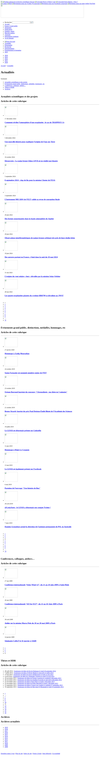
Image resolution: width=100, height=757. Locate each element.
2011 (6, 741)
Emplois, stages (9, 31)
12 (5, 706)
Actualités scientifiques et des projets (16, 82)
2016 (6, 733)
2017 (6, 731)
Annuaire (7, 35)
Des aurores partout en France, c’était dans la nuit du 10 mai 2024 (31, 257)
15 (5, 711)
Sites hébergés (46, 753)
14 (5, 551)
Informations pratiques (11, 36)
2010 (6, 743)
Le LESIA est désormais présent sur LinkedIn (23, 431)
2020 (6, 62)
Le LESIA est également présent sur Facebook (23, 469)
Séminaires (8, 28)
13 (5, 707)
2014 (6, 736)
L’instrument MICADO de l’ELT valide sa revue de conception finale (32, 199)
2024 (6, 55)
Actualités (8, 43)
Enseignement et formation (13, 50)
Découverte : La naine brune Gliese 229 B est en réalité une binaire (31, 161)
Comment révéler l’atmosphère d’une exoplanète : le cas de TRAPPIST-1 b (34, 122)
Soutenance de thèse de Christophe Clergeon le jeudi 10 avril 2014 (33, 676)
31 (5, 320)
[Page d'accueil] (10, 41)
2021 (6, 60)
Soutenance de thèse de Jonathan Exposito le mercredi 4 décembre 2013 (39, 680)
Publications (8, 29)
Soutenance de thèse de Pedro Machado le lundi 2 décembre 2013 (37, 683)
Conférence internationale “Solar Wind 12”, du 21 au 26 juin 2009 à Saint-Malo (37, 585)
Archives (7, 89)
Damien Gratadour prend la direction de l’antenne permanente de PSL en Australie (38, 527)
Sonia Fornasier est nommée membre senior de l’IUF (26, 373)
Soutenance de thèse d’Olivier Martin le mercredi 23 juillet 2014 (33, 673)
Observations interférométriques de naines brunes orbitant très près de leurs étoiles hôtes (40, 238)
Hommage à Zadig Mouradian (17, 354)
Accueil (7, 24)
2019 (6, 727)
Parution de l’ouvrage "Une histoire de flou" (22, 488)
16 (5, 713)
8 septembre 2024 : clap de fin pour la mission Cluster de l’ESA (30, 180)
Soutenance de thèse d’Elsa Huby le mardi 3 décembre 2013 (36, 681)
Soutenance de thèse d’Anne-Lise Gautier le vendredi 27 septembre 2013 (40, 685)
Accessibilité (56, 753)
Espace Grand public (11, 26)
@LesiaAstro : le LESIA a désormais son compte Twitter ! (28, 507)
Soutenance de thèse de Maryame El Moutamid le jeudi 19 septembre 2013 (41, 687)
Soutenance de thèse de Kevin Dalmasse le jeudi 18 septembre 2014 (35, 671)
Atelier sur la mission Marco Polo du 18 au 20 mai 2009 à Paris (30, 623)
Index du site (28, 753)
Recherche (8, 47)
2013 (6, 738)
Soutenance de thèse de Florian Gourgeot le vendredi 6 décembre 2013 (39, 678)
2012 (6, 740)
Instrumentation (9, 48)
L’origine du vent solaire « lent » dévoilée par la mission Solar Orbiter (32, 276)
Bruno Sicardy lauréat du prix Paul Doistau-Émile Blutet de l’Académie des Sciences (38, 411)
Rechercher (8, 22)
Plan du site (19, 753)
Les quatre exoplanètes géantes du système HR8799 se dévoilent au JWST (34, 296)
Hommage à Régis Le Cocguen (17, 450)
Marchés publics (10, 33)
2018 (6, 729)
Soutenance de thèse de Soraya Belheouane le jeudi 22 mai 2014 (33, 674)
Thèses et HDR (9, 87)
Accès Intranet (9, 38)
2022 (6, 59)
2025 (6, 52)
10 (5, 702)
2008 (6, 747)
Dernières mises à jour (7, 753)
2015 (6, 734)
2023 (6, 57)
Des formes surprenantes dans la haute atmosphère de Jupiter (29, 219)
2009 (6, 745)
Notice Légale (37, 753)
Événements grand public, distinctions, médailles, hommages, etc (25, 84)
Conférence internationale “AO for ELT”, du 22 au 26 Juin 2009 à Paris (34, 604)
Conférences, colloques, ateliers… (15, 85)
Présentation (8, 45)
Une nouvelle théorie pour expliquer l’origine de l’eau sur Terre (30, 142)
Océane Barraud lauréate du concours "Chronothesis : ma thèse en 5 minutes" (36, 392)
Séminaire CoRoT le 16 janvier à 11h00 (20, 641)
